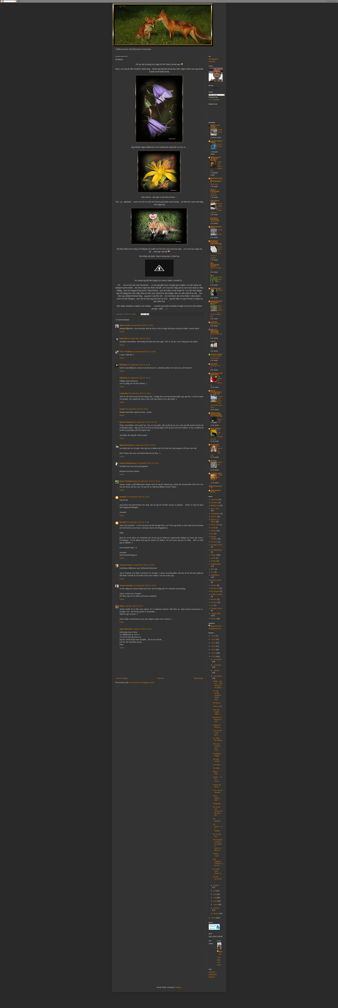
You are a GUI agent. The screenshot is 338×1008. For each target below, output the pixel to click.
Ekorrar (214, 517)
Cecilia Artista (125, 565)
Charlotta (123, 378)
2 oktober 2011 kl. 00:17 (133, 606)
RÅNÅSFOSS (219, 132)
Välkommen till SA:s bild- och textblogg (216, 414)
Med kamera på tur (215, 491)
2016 (213, 639)
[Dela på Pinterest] (148, 314)
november (217, 665)
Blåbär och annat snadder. (215, 126)
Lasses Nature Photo (216, 141)
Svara (122, 332)
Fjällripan (123, 365)
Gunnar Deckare (126, 585)
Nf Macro (216, 703)
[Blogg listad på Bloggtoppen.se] (216, 628)
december (217, 659)
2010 (213, 918)
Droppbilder (215, 514)
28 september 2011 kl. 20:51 (142, 325)
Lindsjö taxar (215, 473)
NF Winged (215, 591)
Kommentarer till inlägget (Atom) (141, 682)
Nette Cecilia (125, 325)
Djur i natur (215, 508)
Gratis (213, 558)
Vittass (213, 619)
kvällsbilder (215, 575)
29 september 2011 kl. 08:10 (144, 445)
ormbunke (214, 444)
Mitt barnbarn (215, 324)
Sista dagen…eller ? (217, 798)
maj (215, 898)
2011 (213, 656)
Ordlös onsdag (216, 594)
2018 (213, 636)
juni (215, 894)
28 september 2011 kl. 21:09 (144, 352)
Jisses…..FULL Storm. (217, 779)
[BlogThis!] (143, 314)
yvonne (213, 460)
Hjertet (219, 290)
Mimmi (220, 953)
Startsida (160, 678)
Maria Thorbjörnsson (128, 481)
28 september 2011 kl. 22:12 (139, 378)
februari (217, 908)
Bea (212, 275)
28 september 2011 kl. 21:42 (139, 365)
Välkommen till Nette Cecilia (215, 158)
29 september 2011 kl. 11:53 (138, 497)
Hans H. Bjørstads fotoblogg (214, 330)
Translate (215, 100)
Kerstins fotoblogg (214, 218)
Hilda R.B (123, 338)
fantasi (213, 531)
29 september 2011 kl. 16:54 (145, 585)
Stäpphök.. (217, 803)
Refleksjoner (215, 288)
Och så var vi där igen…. (217, 733)
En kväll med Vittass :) (217, 871)
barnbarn (214, 502)
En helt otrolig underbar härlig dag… (217, 695)
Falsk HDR (215, 525)
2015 (213, 643)
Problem (214, 602)
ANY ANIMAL (215, 428)
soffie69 (213, 322)
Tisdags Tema (216, 608)
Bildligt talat (215, 505)
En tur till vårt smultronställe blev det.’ (218, 811)
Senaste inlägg (121, 678)
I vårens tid (219, 420)
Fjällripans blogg (214, 201)
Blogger (178, 987)
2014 (213, 646)
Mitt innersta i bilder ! (216, 227)
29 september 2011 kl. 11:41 (149, 481)
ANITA (213, 341)
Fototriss (214, 542)
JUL (212, 572)
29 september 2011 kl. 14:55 (143, 565)
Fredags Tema (216, 545)
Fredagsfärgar (216, 550)
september (218, 676)
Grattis (213, 561)
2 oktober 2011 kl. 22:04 (141, 629)
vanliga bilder (216, 613)
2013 (213, 650)
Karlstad (212, 972)
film (212, 534)
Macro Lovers (216, 580)
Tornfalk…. (217, 768)
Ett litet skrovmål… (217, 879)
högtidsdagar (216, 564)
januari (216, 913)
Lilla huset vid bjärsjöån (216, 374)
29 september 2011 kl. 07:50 (145, 422)
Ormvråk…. (217, 765)
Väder (213, 88)
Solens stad (217, 706)
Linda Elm (124, 393)
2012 (213, 653)
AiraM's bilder (216, 354)
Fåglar (213, 555)
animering (214, 499)
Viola (122, 606)
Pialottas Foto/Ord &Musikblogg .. (215, 243)
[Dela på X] (145, 314)
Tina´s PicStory (126, 352)
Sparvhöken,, (219, 146)
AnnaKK (123, 497)
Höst (212, 569)
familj (213, 528)
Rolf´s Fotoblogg (214, 190)
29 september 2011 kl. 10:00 (147, 463)
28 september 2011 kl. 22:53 (140, 393)
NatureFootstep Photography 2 (216, 180)
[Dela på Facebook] (146, 314)
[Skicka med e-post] (141, 314)
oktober (216, 671)
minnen (214, 585)
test (212, 605)
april (215, 901)
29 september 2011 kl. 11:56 (138, 522)
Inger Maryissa (126, 629)
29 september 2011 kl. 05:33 (137, 409)
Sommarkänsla (219, 279)
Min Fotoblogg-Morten (215, 264)
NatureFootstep (126, 445)
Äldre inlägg (198, 678)
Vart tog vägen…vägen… (217, 712)
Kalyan (122, 409)
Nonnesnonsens (216, 486)
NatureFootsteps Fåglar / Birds (216, 302)
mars (216, 904)
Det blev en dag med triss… (217, 719)
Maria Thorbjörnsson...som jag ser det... (216, 393)
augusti (216, 885)
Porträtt (214, 599)
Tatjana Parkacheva (128, 463)
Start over (214, 184)
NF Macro (215, 588)
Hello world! (214, 221)
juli (215, 891)
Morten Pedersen (127, 422)
